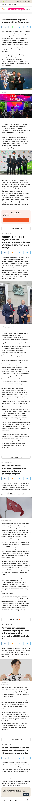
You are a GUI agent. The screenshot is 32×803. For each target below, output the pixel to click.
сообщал (10, 180)
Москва (11, 4)
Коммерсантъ (16, 492)
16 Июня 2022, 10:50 (6, 16)
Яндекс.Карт (6, 769)
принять (26, 794)
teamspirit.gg (6, 684)
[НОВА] (16, 9)
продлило (18, 597)
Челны (3, 4)
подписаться (16, 220)
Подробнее (24, 791)
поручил (12, 578)
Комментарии (16, 228)
